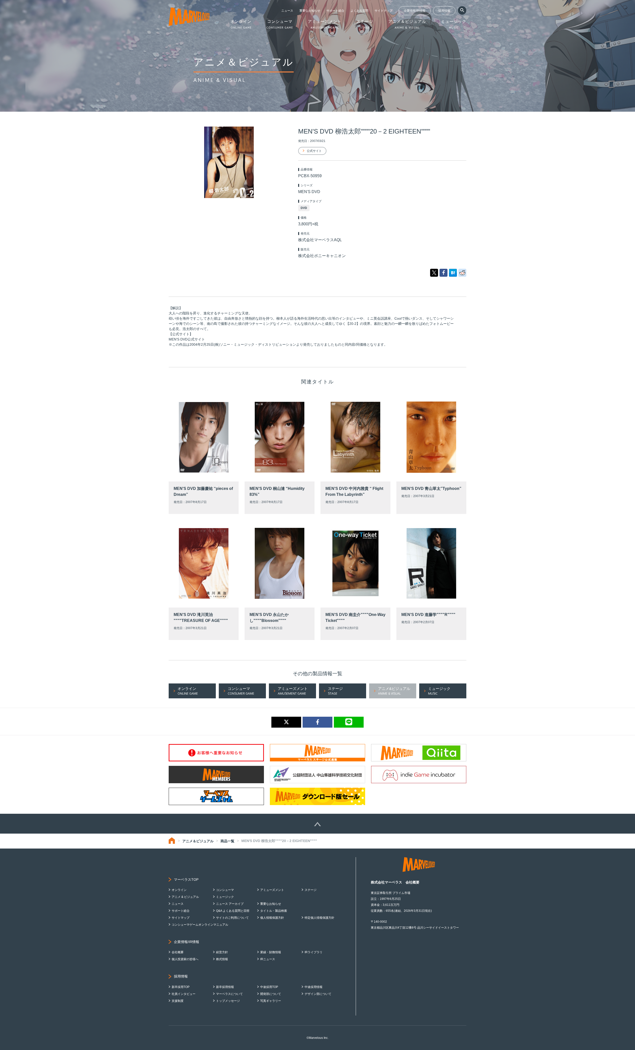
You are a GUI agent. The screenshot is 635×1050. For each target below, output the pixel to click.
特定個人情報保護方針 (319, 917)
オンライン (179, 890)
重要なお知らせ (309, 10)
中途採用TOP (269, 987)
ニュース (287, 10)
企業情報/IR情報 (414, 10)
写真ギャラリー (270, 1001)
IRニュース (267, 959)
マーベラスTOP (186, 879)
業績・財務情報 (270, 952)
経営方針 (222, 952)
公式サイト (314, 151)
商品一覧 (227, 841)
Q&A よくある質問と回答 (233, 911)
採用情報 (444, 10)
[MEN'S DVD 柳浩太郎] (453, 272)
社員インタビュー (183, 994)
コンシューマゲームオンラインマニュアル (200, 924)
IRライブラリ (313, 952)
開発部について (270, 994)
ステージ (311, 890)
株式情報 (222, 959)
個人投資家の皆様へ (185, 959)
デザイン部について (318, 994)
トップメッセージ (228, 1001)
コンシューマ (225, 890)
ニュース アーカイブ (230, 904)
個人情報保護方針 (272, 917)
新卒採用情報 (225, 987)
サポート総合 (335, 10)
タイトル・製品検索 (273, 911)
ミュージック (225, 897)
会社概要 (178, 952)
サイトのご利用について (232, 917)
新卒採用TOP (181, 987)
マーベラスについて (229, 994)
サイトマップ (383, 10)
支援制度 (178, 1001)
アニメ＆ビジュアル (198, 841)
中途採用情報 (313, 987)
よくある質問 (359, 10)
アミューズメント (272, 890)
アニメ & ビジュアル (185, 897)
